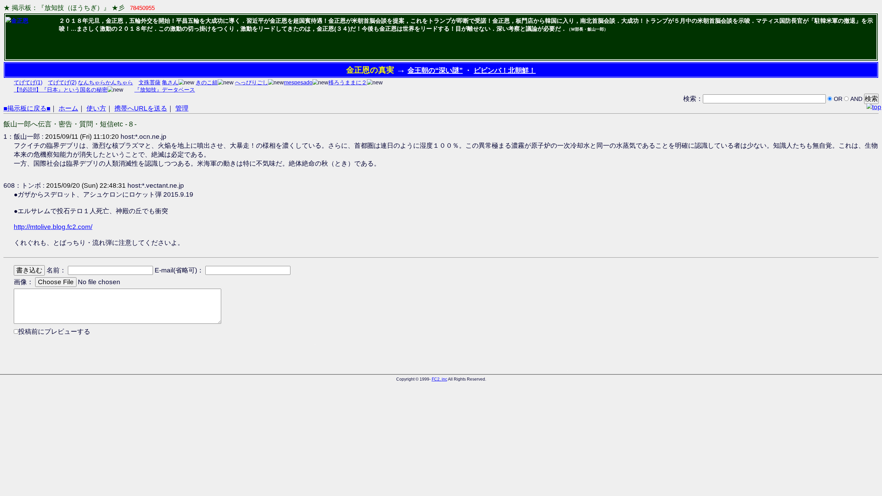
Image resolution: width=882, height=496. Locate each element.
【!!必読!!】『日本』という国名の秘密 (60, 90)
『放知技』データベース (164, 90)
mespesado (298, 82)
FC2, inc (439, 379)
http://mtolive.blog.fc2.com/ (53, 226)
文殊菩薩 (150, 82)
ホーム (68, 108)
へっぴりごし (251, 82)
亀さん (170, 82)
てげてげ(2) (62, 82)
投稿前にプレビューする (54, 331)
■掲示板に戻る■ (26, 108)
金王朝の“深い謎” (435, 70)
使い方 (96, 108)
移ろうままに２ (347, 82)
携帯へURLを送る (140, 108)
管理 (181, 108)
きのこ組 (207, 82)
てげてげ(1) (28, 82)
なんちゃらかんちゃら (105, 82)
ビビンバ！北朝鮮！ (505, 70)
